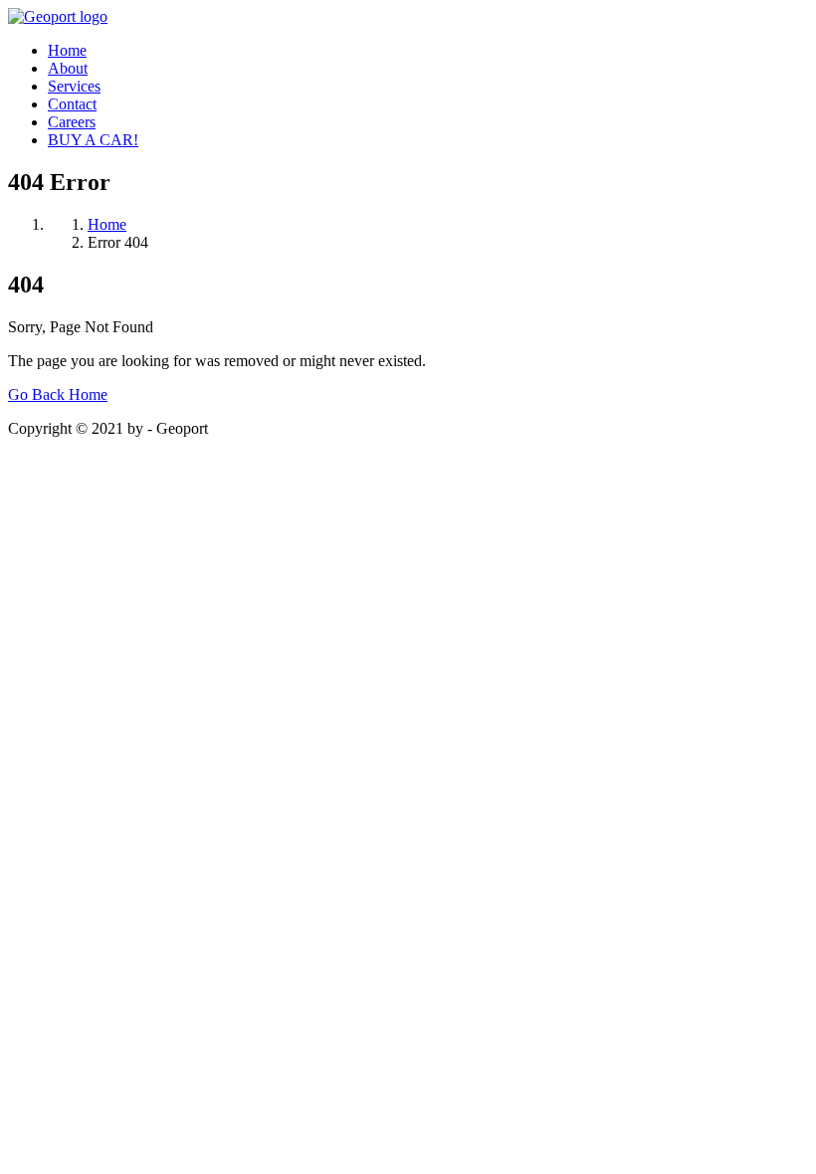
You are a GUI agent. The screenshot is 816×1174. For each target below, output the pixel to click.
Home (67, 50)
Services (74, 86)
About (68, 68)
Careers (72, 121)
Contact (72, 104)
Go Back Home (57, 394)
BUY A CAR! (93, 139)
